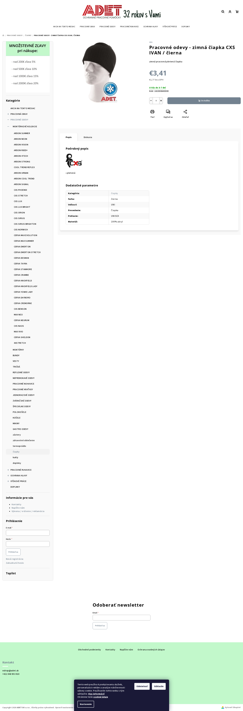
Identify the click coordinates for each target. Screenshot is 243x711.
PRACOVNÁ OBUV (19, 114)
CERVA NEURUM (21, 320)
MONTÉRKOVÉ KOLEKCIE (25, 126)
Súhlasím (159, 686)
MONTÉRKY (18, 349)
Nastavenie (86, 704)
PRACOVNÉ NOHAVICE (23, 383)
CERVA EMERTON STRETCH (27, 252)
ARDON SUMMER (22, 133)
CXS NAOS (19, 326)
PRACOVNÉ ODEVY (19, 119)
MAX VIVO (18, 331)
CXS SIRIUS (19, 218)
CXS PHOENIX (20, 190)
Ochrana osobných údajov (151, 649)
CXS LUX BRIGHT (22, 207)
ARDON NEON (20, 139)
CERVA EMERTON (22, 246)
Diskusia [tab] (88, 137)
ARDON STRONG (22, 161)
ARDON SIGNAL (21, 184)
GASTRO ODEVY (20, 429)
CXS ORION (19, 212)
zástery (17, 434)
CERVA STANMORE (23, 269)
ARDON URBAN (21, 173)
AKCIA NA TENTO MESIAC (22, 108)
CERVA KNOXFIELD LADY (25, 286)
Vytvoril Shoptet (233, 707)
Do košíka (205, 100)
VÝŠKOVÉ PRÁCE (18, 481)
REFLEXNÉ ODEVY (21, 372)
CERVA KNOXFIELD (23, 280)
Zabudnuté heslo (15, 563)
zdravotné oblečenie (24, 440)
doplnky (17, 463)
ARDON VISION (21, 144)
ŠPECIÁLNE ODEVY (22, 406)
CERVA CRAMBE (21, 275)
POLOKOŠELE (19, 412)
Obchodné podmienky (89, 649)
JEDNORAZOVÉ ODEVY (24, 395)
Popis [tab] (69, 137)
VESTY (16, 361)
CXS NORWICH (21, 229)
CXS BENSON (20, 309)
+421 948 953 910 (10, 674)
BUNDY (16, 355)
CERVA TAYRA (20, 263)
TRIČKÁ (16, 366)
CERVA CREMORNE (23, 303)
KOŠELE (17, 417)
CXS (150, 42)
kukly (15, 457)
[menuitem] (64, 26)
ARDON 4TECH (21, 156)
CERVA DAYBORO (22, 297)
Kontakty (16, 504)
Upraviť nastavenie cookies (68, 707)
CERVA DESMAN (21, 258)
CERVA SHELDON (22, 337)
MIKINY (16, 423)
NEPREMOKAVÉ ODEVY (24, 378)
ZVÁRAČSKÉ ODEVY (22, 400)
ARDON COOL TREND (24, 178)
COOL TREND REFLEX (24, 167)
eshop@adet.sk (10, 670)
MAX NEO (18, 314)
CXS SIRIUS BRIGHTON (25, 224)
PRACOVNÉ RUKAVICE (21, 469)
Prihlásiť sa (13, 552)
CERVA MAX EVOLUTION (25, 235)
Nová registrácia (14, 559)
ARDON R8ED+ (21, 150)
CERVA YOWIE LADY (23, 292)
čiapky (16, 451)
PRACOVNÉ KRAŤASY (23, 389)
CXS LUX (18, 201)
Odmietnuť (142, 686)
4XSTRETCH (20, 343)
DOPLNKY (15, 486)
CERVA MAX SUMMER (24, 241)
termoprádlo (19, 446)
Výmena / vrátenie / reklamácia (28, 511)
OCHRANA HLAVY (18, 475)
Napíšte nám (18, 507)
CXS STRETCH (21, 195)
